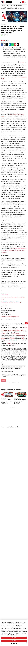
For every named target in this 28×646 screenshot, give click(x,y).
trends (22, 330)
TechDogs (10, 343)
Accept (14, 637)
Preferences (14, 643)
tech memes (15, 333)
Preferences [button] (14, 634)
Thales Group (4, 294)
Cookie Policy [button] (7, 633)
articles (16, 329)
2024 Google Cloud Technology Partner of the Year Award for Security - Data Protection (14, 250)
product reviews (16, 330)
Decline (14, 640)
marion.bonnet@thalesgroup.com (10, 316)
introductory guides (6, 330)
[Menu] (26, 2)
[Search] (20, 2)
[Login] (23, 2)
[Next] (26, 394)
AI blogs (3, 333)
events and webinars (10, 340)
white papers (10, 337)
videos (22, 338)
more (2, 332)
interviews (17, 332)
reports (12, 338)
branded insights (20, 335)
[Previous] (2, 394)
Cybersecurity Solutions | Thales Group (11, 302)
